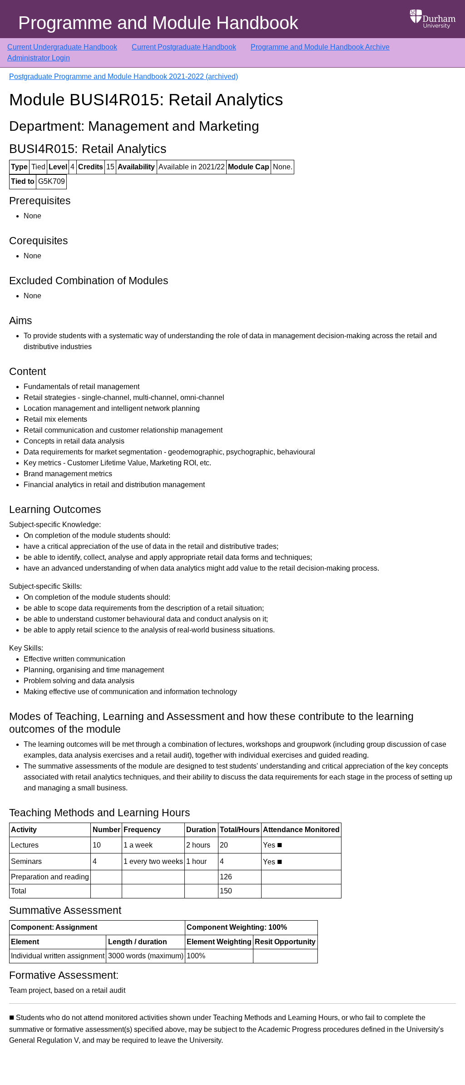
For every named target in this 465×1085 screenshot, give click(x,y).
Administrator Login (38, 58)
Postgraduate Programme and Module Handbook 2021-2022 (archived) (123, 76)
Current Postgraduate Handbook (184, 47)
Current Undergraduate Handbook (62, 47)
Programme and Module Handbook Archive (320, 47)
